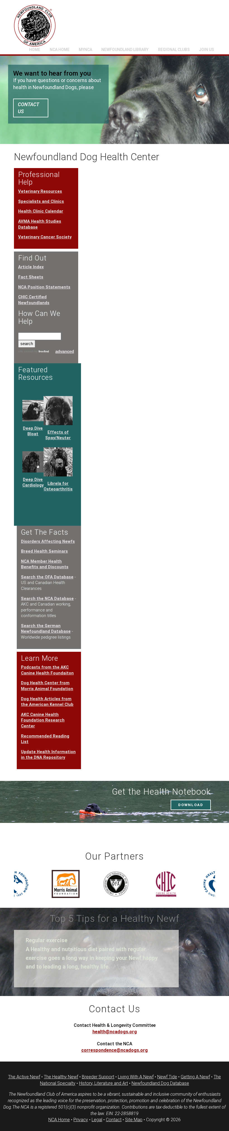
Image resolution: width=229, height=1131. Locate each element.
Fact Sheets (30, 277)
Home (34, 49)
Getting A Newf (195, 1076)
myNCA (85, 49)
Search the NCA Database (47, 598)
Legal (97, 1119)
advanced (64, 351)
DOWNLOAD (190, 805)
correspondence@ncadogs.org (114, 1050)
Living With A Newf (136, 1076)
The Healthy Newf (61, 1076)
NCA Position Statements (44, 287)
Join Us (206, 49)
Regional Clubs (174, 49)
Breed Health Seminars (44, 551)
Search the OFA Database (47, 577)
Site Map (133, 1119)
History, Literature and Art (103, 1083)
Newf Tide (167, 1076)
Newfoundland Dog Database (160, 1083)
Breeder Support (98, 1076)
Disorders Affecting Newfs (48, 541)
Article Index (31, 266)
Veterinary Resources (40, 191)
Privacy (80, 1119)
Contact (113, 1119)
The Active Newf (24, 1076)
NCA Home (60, 49)
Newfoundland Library (125, 49)
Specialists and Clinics (41, 201)
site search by (33, 351)
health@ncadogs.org (114, 1031)
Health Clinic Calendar (40, 211)
